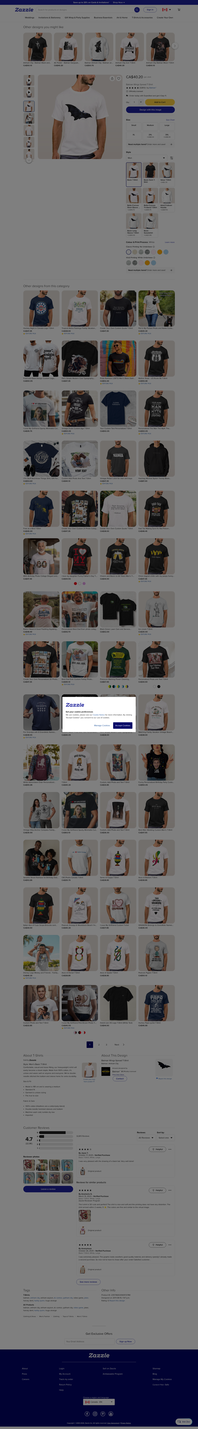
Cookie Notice (99, 715)
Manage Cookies (102, 725)
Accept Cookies (122, 725)
